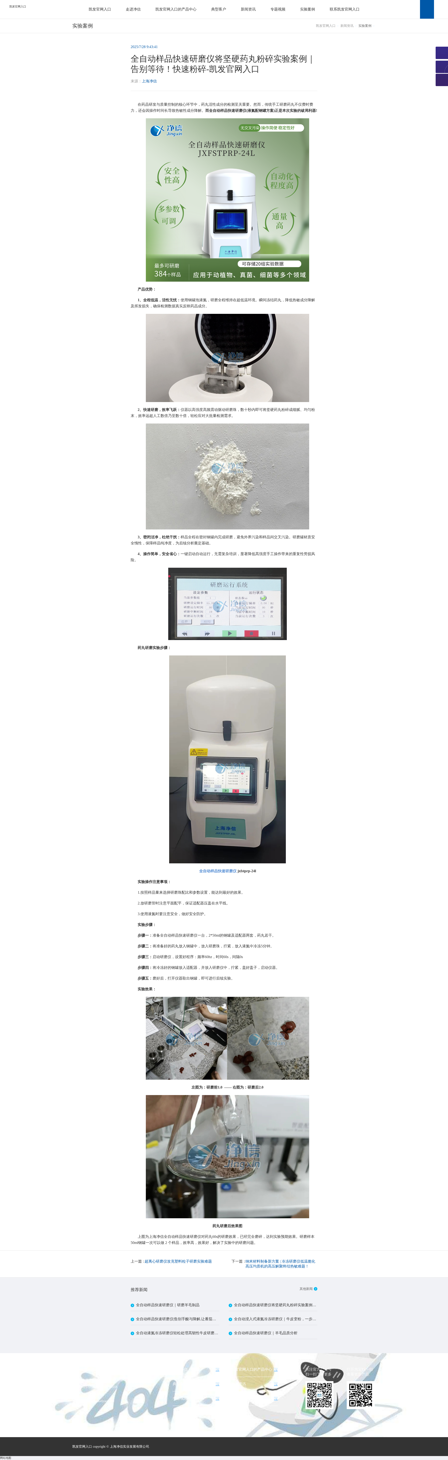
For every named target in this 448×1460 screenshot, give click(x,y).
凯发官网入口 (17, 6)
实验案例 (307, 9)
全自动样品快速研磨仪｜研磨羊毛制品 (168, 1305)
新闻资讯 (248, 9)
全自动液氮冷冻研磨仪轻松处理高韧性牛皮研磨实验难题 (177, 1333)
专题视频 (277, 9)
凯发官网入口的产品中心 (175, 9)
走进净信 (133, 9)
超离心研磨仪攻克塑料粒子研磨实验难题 (178, 1261)
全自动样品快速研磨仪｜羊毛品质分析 (266, 1333)
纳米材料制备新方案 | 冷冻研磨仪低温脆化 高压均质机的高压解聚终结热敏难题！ (280, 1263)
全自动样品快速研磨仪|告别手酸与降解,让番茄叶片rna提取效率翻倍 (177, 1319)
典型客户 (218, 9)
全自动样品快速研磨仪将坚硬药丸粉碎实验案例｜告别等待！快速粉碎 (275, 1305)
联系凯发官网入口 (345, 9)
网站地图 (5, 1458)
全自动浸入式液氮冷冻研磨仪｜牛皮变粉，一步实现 (275, 1319)
